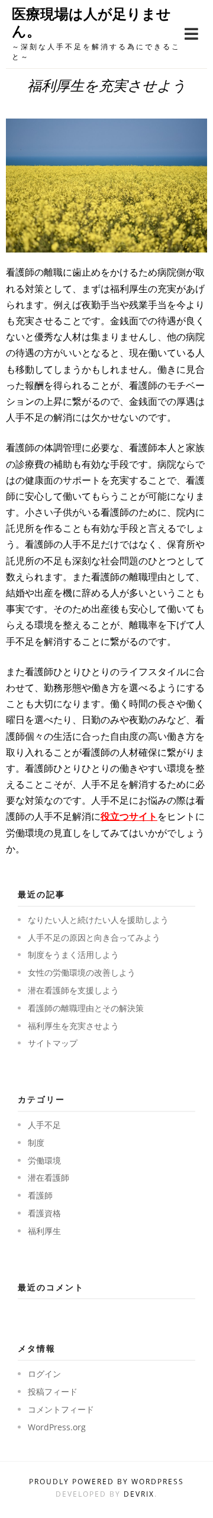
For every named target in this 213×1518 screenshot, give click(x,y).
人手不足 (44, 1124)
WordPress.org (57, 1427)
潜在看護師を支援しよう (73, 990)
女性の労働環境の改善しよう (81, 972)
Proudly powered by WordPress (106, 1482)
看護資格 (44, 1213)
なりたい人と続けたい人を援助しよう (98, 919)
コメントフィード (61, 1409)
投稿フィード (53, 1391)
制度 (36, 1142)
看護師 (40, 1195)
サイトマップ (53, 1043)
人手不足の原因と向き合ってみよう (94, 937)
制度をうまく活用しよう (73, 954)
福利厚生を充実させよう (73, 1025)
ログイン (44, 1373)
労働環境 (44, 1160)
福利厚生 (44, 1230)
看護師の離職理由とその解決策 (86, 1008)
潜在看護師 (48, 1177)
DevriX (139, 1494)
